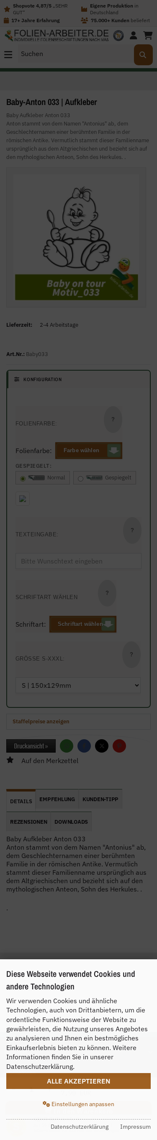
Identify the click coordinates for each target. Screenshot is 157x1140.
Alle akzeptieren (79, 1081)
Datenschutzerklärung (79, 1126)
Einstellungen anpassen (82, 1104)
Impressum (135, 1126)
